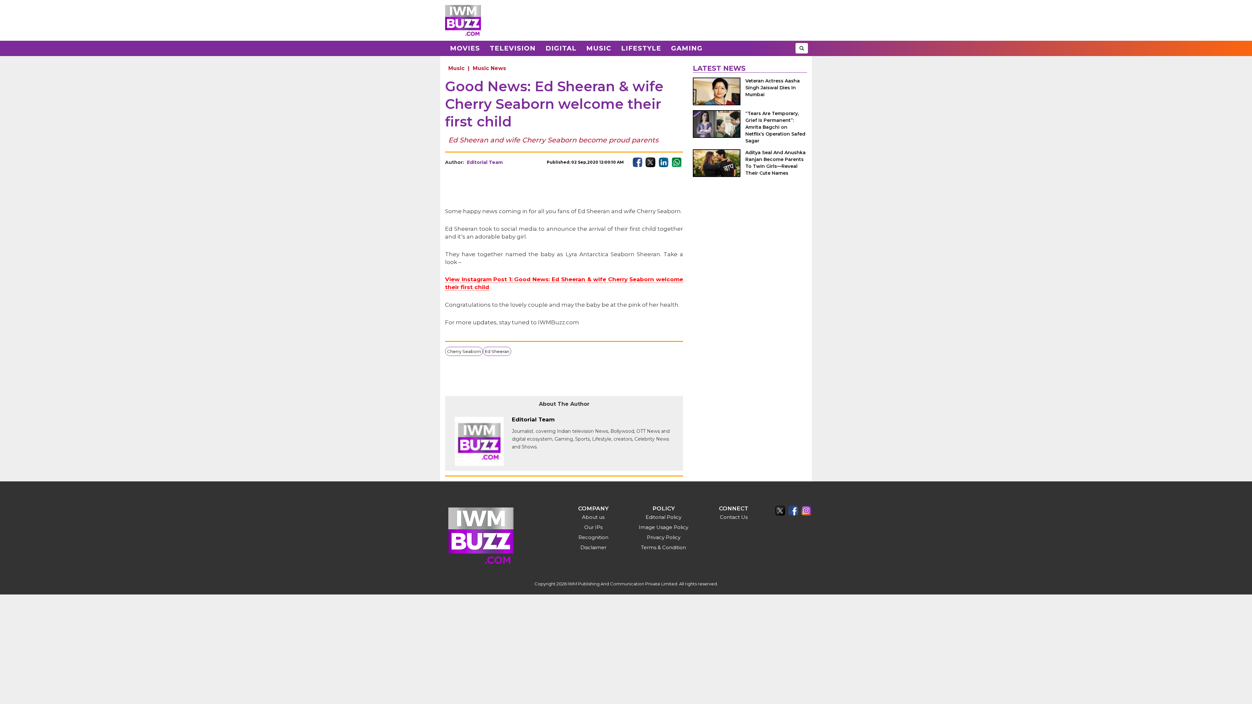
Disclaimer (593, 547)
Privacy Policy (663, 537)
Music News (489, 68)
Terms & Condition (663, 547)
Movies (465, 48)
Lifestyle (641, 48)
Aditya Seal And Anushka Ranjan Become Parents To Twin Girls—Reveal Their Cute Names (775, 163)
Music (598, 48)
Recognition (593, 537)
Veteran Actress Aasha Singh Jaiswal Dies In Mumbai (772, 87)
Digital (560, 48)
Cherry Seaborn (464, 351)
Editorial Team (485, 162)
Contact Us (734, 517)
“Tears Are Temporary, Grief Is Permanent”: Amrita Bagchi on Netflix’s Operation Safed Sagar (775, 127)
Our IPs (593, 527)
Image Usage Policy (663, 527)
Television (513, 48)
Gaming (687, 48)
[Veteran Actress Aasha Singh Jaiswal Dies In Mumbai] (716, 91)
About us (593, 517)
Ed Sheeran (497, 351)
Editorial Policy (663, 517)
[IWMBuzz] (463, 20)
